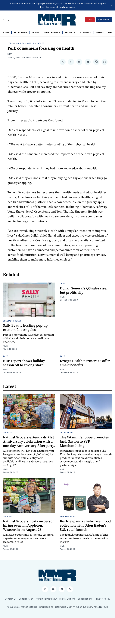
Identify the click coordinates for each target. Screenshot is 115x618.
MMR (9, 54)
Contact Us (11, 598)
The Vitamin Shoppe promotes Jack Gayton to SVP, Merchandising (84, 441)
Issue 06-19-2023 (25, 43)
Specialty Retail (12, 321)
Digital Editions (67, 598)
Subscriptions (85, 598)
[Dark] (4, 19)
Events (99, 32)
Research (70, 32)
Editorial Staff (26, 598)
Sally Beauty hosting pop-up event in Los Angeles (25, 327)
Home (6, 32)
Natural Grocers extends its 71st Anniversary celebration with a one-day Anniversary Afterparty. (29, 441)
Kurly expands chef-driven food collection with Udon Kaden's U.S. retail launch (85, 525)
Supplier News (52, 32)
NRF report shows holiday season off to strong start (24, 362)
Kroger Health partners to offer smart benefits (85, 362)
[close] (111, 5)
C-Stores (85, 32)
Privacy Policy (102, 598)
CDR (90, 19)
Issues (40, 43)
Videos (35, 32)
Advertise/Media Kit (46, 598)
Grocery (8, 433)
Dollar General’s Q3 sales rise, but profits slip (83, 290)
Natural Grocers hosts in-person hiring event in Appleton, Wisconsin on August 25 (29, 525)
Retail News (20, 32)
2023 (10, 43)
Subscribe (104, 19)
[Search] (7, 19)
